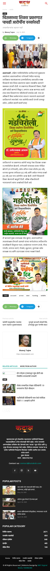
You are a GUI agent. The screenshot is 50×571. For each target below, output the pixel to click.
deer (28, 295)
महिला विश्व (22, 561)
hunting (35, 295)
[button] (4, 3)
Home (5, 9)
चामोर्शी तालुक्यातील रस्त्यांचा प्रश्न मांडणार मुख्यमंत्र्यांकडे (12, 323)
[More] (38, 38)
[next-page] (8, 410)
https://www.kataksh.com (25, 354)
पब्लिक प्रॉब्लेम (39, 558)
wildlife (43, 295)
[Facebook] (14, 470)
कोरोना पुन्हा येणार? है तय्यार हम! (27, 499)
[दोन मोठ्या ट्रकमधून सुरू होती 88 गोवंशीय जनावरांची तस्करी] (9, 376)
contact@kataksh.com (30, 463)
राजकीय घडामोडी (27, 558)
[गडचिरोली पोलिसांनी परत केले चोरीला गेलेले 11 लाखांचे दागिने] (9, 400)
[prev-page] (4, 410)
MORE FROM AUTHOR (28, 366)
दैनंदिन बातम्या (16, 558)
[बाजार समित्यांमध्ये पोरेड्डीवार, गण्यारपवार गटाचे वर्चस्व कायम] (9, 514)
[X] (28, 470)
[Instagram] (21, 470)
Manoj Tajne (10, 32)
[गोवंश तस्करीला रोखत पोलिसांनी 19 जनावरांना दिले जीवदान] (9, 388)
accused (13, 295)
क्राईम (11, 9)
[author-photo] (25, 347)
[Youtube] (35, 470)
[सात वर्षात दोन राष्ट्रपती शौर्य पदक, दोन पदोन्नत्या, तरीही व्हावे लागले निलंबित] (9, 490)
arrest (21, 295)
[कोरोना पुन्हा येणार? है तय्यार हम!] (9, 502)
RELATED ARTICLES (10, 366)
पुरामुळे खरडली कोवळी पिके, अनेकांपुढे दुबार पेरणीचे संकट (37, 323)
